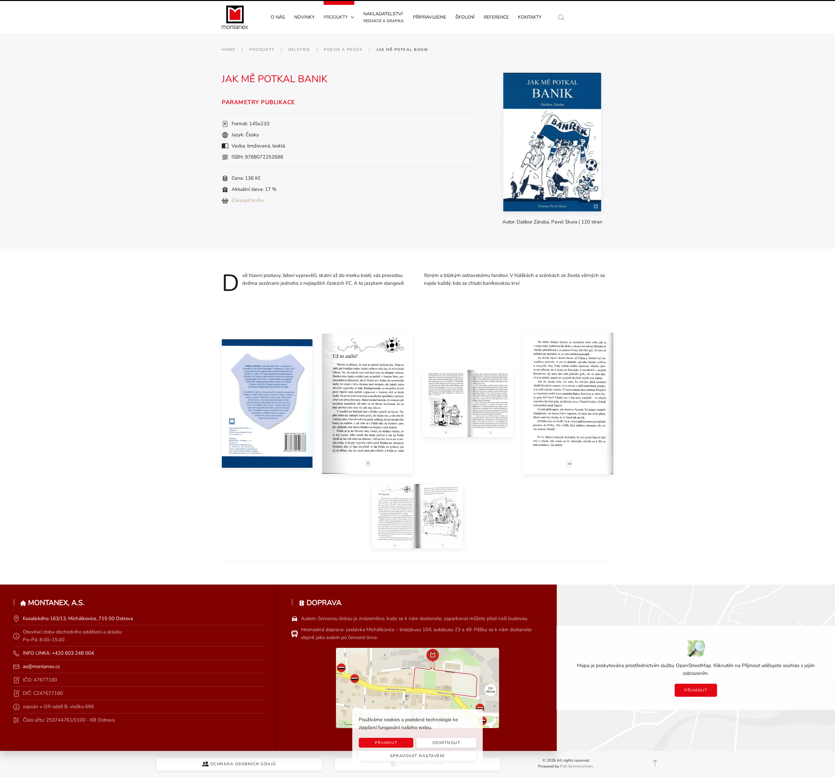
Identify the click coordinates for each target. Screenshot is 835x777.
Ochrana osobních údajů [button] (243, 764)
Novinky (304, 17)
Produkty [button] (336, 17)
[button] (561, 17)
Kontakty (529, 17)
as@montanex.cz (41, 666)
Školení (465, 17)
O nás (278, 17)
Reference (496, 17)
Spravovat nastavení (417, 755)
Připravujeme (429, 17)
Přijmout (695, 690)
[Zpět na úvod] (235, 17)
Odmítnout (447, 742)
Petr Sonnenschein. (577, 766)
